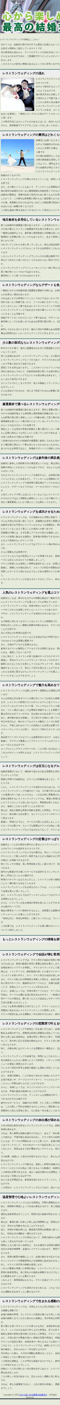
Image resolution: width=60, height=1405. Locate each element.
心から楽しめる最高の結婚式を (33, 1395)
